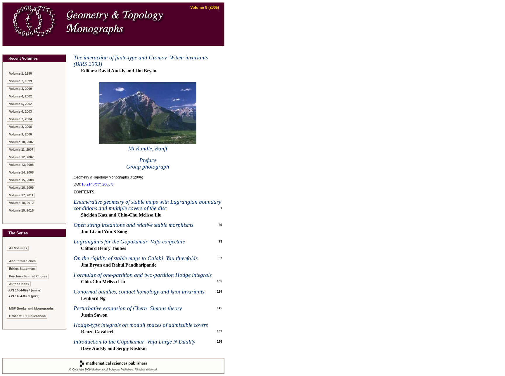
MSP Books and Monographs (31, 308)
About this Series (22, 261)
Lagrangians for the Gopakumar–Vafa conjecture (129, 241)
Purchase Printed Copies (28, 276)
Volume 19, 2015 (21, 210)
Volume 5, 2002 (20, 104)
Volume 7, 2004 (20, 119)
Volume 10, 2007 (21, 142)
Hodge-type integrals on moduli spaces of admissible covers (141, 325)
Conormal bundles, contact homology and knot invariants (139, 292)
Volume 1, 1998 (20, 73)
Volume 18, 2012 (21, 203)
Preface (147, 160)
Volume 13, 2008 (21, 164)
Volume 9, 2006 (20, 134)
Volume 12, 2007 (21, 157)
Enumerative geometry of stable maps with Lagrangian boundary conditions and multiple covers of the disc (147, 205)
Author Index (19, 284)
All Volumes (18, 248)
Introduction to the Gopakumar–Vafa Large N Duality (134, 342)
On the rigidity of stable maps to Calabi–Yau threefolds (136, 258)
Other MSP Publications (27, 316)
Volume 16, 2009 (21, 187)
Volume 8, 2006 (20, 126)
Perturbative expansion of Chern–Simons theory (128, 308)
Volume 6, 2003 (20, 111)
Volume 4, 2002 (20, 96)
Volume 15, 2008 (21, 180)
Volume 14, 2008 (21, 172)
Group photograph (147, 167)
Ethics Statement (22, 268)
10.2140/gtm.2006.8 (97, 184)
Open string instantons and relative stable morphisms (133, 225)
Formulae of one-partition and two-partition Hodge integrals (143, 275)
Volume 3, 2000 (20, 88)
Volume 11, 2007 (21, 149)
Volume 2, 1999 (20, 81)
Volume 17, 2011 (21, 195)
